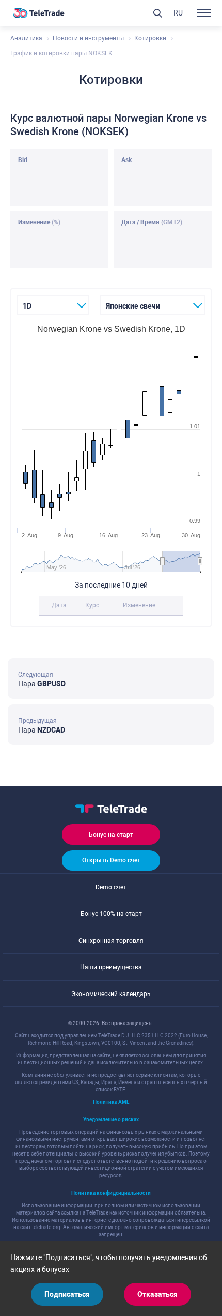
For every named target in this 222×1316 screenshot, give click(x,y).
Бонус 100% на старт (111, 913)
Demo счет (111, 887)
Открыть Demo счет (111, 860)
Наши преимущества (111, 967)
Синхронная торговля (111, 940)
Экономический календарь (111, 994)
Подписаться (67, 1294)
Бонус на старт (111, 834)
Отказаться (157, 1294)
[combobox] (53, 305)
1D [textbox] (27, 306)
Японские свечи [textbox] (133, 306)
